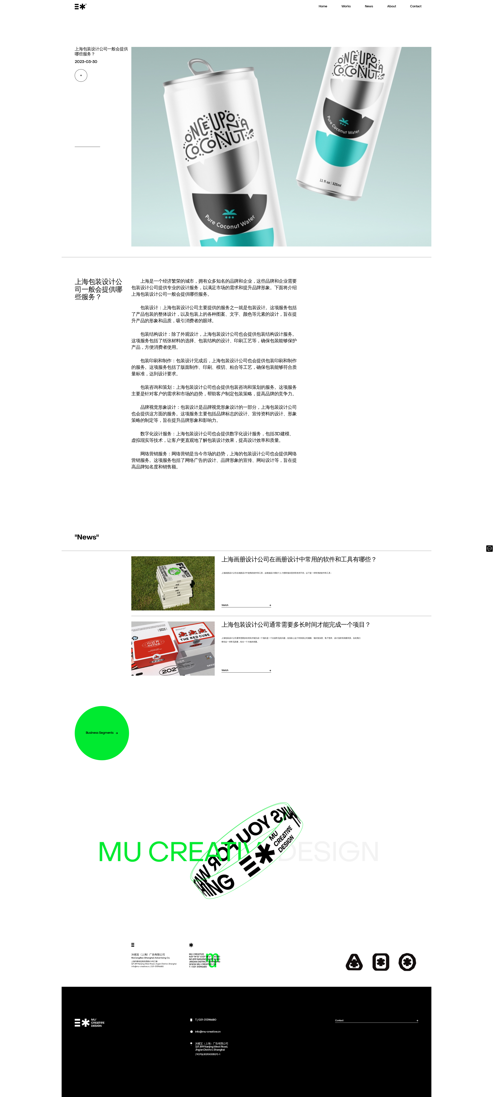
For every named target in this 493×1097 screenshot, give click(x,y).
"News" (87, 537)
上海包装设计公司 (180, 308)
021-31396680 (207, 1020)
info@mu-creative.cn (208, 1031)
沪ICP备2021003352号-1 (207, 1054)
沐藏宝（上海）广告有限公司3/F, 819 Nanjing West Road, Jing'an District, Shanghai (211, 1046)
